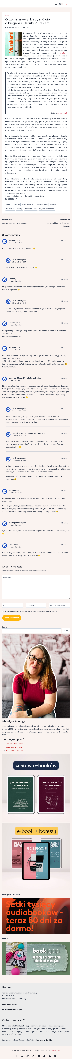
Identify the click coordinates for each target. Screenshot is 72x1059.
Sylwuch (12, 347)
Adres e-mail (32, 605)
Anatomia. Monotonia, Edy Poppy (14, 221)
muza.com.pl (62, 113)
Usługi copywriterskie (14, 747)
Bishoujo (12, 490)
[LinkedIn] (38, 1055)
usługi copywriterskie (43, 1040)
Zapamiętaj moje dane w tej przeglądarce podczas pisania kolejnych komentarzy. (31, 611)
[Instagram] (33, 1055)
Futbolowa (17, 259)
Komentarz (8, 577)
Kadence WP (55, 1050)
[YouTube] (22, 1055)
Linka (11, 544)
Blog (7, 16)
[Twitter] (27, 1055)
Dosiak (12, 278)
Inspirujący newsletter (14, 750)
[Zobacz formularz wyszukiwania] (66, 3)
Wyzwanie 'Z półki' (31, 209)
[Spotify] (50, 1055)
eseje (8, 204)
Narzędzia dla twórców (14, 744)
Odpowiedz (64, 241)
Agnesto (12, 240)
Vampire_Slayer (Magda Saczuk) (23, 378)
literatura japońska (28, 204)
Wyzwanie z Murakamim (46, 209)
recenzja (19, 209)
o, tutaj (62, 53)
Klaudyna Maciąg (14, 27)
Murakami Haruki (42, 204)
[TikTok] (44, 1055)
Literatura (16, 204)
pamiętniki (53, 204)
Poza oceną (10, 209)
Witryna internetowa (58, 605)
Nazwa (6, 605)
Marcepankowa (15, 522)
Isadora (12, 322)
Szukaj (4, 627)
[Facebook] (16, 1055)
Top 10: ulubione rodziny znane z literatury (58, 223)
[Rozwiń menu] (56, 4)
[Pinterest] (55, 1055)
